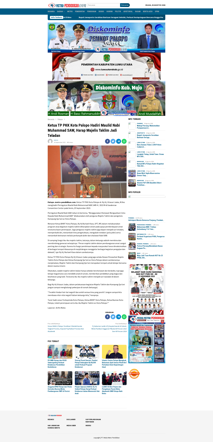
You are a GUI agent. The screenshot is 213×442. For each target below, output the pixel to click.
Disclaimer (71, 419)
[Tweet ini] (113, 141)
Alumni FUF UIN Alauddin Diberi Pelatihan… (149, 184)
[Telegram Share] (118, 141)
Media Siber (71, 425)
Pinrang (140, 123)
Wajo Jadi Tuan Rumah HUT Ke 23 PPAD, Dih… (150, 256)
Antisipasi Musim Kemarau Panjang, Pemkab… (146, 220)
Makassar (140, 161)
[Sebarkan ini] (107, 141)
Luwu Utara (141, 142)
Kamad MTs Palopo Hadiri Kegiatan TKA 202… (150, 165)
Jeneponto (141, 133)
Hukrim (139, 244)
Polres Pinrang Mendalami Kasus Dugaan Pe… (150, 247)
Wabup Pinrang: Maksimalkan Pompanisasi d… (148, 127)
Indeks (88, 425)
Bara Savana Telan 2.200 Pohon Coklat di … (149, 146)
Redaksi (51, 419)
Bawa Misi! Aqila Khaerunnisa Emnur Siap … (148, 174)
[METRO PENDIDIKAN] (67, 5)
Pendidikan (141, 225)
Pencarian (125, 5)
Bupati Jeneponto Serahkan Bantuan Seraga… (148, 136)
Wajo (138, 253)
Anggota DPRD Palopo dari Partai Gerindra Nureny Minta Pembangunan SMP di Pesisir (60, 389)
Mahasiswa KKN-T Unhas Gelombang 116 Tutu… (146, 228)
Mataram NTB (141, 234)
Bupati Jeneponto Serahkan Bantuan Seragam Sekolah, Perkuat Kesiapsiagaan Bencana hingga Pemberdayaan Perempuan (97, 17)
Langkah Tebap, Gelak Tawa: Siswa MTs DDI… (150, 155)
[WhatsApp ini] (124, 141)
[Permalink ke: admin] (50, 141)
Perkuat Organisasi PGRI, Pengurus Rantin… (151, 237)
